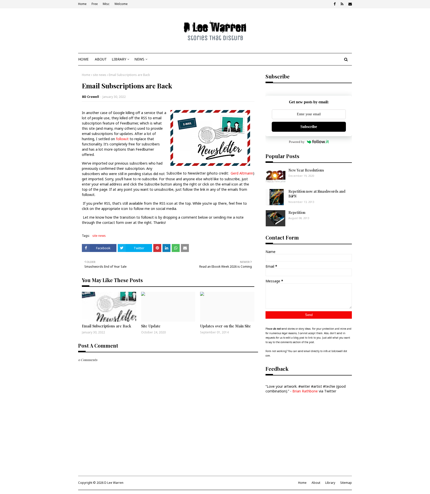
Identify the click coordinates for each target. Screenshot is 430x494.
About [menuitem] (101, 59)
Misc (106, 4)
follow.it (122, 138)
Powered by (297, 142)
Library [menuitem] (119, 59)
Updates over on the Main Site (225, 325)
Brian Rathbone (305, 391)
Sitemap (346, 483)
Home (82, 4)
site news (99, 75)
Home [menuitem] (83, 59)
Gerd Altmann (242, 173)
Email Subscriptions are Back (106, 325)
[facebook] (334, 4)
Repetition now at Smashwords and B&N (316, 194)
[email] (349, 4)
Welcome (121, 4)
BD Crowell (90, 97)
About (316, 483)
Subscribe (308, 126)
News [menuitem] (139, 59)
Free (95, 4)
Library (330, 483)
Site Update (151, 325)
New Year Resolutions (306, 170)
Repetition (296, 212)
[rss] (342, 4)
